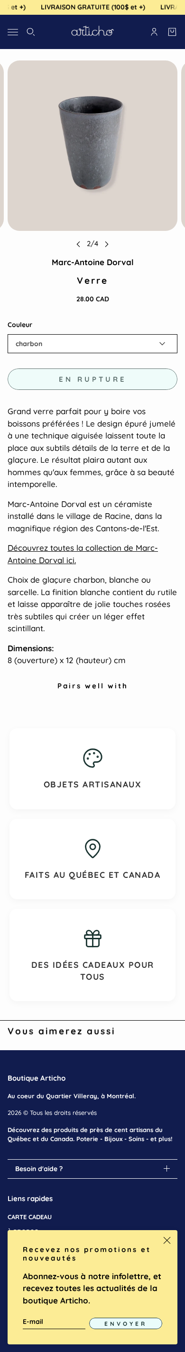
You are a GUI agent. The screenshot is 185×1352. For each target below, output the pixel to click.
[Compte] (154, 32)
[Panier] (172, 32)
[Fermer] (167, 1240)
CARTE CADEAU (30, 1217)
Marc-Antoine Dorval (93, 262)
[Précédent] (78, 244)
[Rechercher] (31, 32)
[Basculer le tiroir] (13, 32)
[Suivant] (106, 244)
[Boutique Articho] (92, 31)
